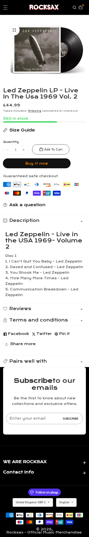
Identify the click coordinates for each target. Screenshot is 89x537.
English (64, 502)
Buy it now (36, 163)
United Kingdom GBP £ (31, 502)
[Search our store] (75, 7)
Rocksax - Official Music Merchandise (44, 532)
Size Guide (22, 130)
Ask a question (27, 204)
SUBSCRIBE (70, 418)
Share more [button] (23, 344)
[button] (44, 361)
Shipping (34, 111)
